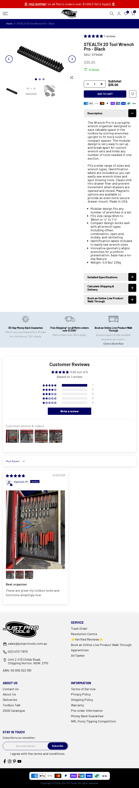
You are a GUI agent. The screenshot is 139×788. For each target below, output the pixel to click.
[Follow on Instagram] (10, 761)
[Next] (72, 59)
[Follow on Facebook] (5, 761)
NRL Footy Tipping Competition (93, 721)
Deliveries (10, 700)
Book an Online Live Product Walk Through (101, 645)
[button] (94, 36)
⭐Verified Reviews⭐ (87, 639)
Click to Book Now (113, 343)
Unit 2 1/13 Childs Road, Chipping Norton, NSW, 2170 (28, 661)
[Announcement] (69, 4)
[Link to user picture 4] (29, 574)
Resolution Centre (84, 634)
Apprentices (80, 650)
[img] (15, 476)
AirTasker (78, 655)
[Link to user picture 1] (35, 529)
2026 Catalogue (14, 710)
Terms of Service (83, 689)
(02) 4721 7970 (18, 651)
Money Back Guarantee (87, 716)
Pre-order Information (87, 710)
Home (9, 23)
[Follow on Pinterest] (14, 761)
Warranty (77, 705)
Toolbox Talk (11, 705)
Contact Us (11, 689)
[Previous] (9, 59)
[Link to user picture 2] (10, 574)
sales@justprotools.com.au (27, 643)
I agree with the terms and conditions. (37, 754)
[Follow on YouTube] (19, 761)
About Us (9, 694)
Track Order (79, 628)
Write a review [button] (69, 411)
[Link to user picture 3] (19, 574)
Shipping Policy (82, 700)
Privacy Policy (81, 694)
